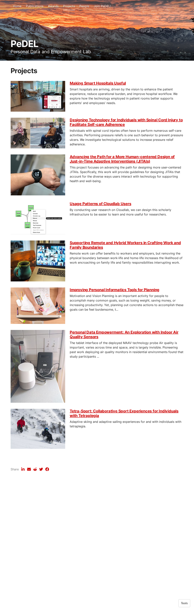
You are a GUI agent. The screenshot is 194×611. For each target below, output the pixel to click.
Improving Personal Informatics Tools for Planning (114, 289)
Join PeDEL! (102, 6)
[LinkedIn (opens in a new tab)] (23, 469)
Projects (69, 6)
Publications (34, 6)
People (84, 6)
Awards (53, 6)
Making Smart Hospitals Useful (98, 83)
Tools (184, 603)
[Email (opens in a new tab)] (29, 469)
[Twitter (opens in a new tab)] (41, 469)
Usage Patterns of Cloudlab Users (100, 203)
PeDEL (24, 43)
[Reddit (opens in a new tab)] (35, 469)
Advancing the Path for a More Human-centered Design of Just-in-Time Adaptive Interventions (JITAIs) (122, 159)
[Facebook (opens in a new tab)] (47, 469)
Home (17, 6)
